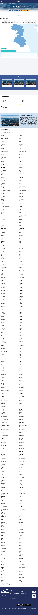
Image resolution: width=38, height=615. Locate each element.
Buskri (2, 199)
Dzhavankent (21, 228)
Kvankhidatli (3, 374)
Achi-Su (20, 134)
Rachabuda (21, 465)
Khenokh (2, 315)
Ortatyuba (21, 451)
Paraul (20, 455)
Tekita (20, 520)
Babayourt (21, 176)
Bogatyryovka (21, 187)
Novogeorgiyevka (4, 422)
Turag (20, 542)
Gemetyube (3, 248)
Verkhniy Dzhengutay (5, 562)
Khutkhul (3, 329)
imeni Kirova (21, 583)
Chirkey (2, 209)
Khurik (2, 326)
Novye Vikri (21, 438)
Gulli (20, 258)
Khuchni (20, 322)
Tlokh (20, 526)
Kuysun (20, 371)
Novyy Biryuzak (21, 441)
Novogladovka (21, 422)
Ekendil (2, 235)
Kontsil (2, 345)
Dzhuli (20, 232)
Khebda (20, 312)
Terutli (20, 523)
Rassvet (20, 467)
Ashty (20, 170)
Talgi (2, 515)
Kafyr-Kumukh (21, 277)
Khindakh (3, 316)
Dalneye (20, 216)
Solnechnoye (3, 502)
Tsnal (2, 535)
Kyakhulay (21, 374)
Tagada (2, 512)
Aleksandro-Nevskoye (23, 151)
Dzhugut (20, 231)
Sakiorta (2, 481)
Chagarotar (21, 200)
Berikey (2, 186)
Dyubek (2, 226)
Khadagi (20, 303)
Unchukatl (3, 551)
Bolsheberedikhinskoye (5, 190)
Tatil (2, 519)
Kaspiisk (2, 297)
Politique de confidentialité (32, 608)
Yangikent (3, 567)
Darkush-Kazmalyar (4, 218)
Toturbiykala (21, 529)
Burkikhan (21, 196)
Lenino (2, 378)
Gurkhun (20, 261)
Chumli (2, 210)
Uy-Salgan (3, 558)
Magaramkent (21, 384)
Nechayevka (21, 410)
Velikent (20, 561)
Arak (20, 160)
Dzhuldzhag (3, 232)
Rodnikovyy (3, 473)
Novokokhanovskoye (5, 425)
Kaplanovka (21, 284)
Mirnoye (20, 397)
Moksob (20, 402)
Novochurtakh (21, 419)
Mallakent (21, 389)
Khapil (2, 309)
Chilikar (20, 206)
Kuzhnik (2, 373)
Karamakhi (3, 290)
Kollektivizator (3, 342)
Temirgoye (3, 522)
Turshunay (3, 544)
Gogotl (2, 255)
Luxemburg (3, 381)
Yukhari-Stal (3, 573)
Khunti (2, 325)
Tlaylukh (20, 525)
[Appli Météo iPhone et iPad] (20, 605)
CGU (8, 608)
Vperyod (2, 564)
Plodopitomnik (3, 461)
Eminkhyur (21, 235)
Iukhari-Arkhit (21, 270)
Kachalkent (21, 276)
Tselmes (20, 531)
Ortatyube (3, 452)
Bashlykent (3, 180)
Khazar (2, 312)
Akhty (2, 147)
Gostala (2, 257)
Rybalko (2, 477)
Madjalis (2, 384)
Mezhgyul (20, 394)
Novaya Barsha (4, 416)
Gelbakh (2, 245)
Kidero (20, 331)
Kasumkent (21, 297)
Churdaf (20, 210)
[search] (36, 1)
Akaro (2, 142)
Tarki (20, 516)
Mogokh (2, 402)
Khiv (2, 318)
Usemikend (21, 554)
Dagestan (14, 3)
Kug (2, 355)
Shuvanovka (3, 497)
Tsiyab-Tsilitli (21, 532)
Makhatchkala (21, 387)
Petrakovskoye (21, 460)
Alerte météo (12, 595)
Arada (2, 160)
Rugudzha (21, 474)
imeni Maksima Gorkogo (23, 584)
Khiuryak (20, 316)
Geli (19, 245)
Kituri (2, 335)
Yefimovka (21, 570)
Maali (20, 383)
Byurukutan (3, 200)
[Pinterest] (33, 597)
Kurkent (20, 365)
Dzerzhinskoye (3, 228)
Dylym (20, 225)
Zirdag (2, 580)
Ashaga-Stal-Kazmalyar (5, 168)
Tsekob (2, 531)
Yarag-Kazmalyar (22, 567)
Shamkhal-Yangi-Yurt (23, 493)
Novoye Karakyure (4, 435)
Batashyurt (21, 180)
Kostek (20, 347)
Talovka (20, 515)
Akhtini (20, 145)
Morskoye (21, 403)
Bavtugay (3, 183)
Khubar (2, 322)
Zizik (20, 580)
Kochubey (3, 339)
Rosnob (20, 473)
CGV (10, 608)
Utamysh (3, 557)
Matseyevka (21, 393)
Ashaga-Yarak (3, 170)
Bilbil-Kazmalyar (22, 186)
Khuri (20, 325)
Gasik (20, 242)
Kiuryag (20, 335)
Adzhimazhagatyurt (4, 138)
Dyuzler (20, 226)
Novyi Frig (21, 439)
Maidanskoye (3, 386)
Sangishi (20, 484)
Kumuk (20, 360)
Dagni (2, 215)
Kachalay (2, 276)
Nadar (20, 407)
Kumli (2, 360)
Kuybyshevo (3, 371)
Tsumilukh (21, 536)
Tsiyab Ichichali (4, 533)
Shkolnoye (21, 494)
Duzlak (2, 225)
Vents (6, 48)
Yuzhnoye (20, 574)
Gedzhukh (3, 244)
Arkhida (20, 164)
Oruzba (20, 452)
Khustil (20, 328)
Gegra (20, 244)
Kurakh (20, 364)
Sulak (20, 507)
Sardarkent (21, 486)
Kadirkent (3, 277)
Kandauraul (21, 283)
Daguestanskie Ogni (22, 215)
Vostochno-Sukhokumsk (23, 562)
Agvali (20, 141)
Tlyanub (20, 528)
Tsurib (2, 538)
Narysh (2, 410)
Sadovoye (20, 478)
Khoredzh (3, 319)
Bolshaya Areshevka (22, 189)
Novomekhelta (21, 428)
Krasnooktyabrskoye (22, 349)
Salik (20, 481)
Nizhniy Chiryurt (4, 413)
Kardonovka (21, 294)
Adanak (20, 135)
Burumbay (21, 197)
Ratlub (2, 468)
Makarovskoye (21, 386)
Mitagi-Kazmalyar (4, 400)
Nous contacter (13, 600)
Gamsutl (2, 239)
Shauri (2, 494)
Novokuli (2, 426)
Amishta (20, 155)
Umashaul (3, 549)
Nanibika (2, 409)
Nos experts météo (13, 591)
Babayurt (3, 177)
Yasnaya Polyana (4, 570)
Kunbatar (20, 361)
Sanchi (2, 484)
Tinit (2, 525)
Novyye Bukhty (21, 444)
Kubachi (20, 352)
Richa (20, 471)
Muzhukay (3, 407)
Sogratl (20, 500)
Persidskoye (3, 457)
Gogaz (20, 254)
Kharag (20, 309)
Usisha (2, 555)
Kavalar (2, 299)
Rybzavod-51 (21, 477)
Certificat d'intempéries (14, 593)
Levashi (20, 378)
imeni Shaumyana (4, 586)
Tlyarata (2, 529)
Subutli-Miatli (3, 507)
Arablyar (20, 158)
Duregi (20, 223)
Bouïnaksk (21, 193)
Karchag (2, 294)
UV (9, 48)
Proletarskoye (21, 464)
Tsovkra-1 (21, 535)
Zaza (2, 577)
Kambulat (3, 283)
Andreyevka (3, 157)
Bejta (2, 184)
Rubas (2, 474)
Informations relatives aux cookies (22, 608)
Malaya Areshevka (4, 389)
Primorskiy (21, 463)
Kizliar (20, 336)
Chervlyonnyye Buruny (5, 206)
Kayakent (3, 300)
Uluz (20, 548)
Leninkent (21, 377)
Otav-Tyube (21, 454)
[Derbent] (25, 42)
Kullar (2, 358)
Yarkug (2, 568)
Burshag (2, 197)
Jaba (19, 271)
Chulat (20, 209)
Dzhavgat (3, 229)
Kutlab (20, 370)
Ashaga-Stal (21, 167)
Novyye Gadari (3, 445)
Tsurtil (20, 538)
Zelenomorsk (21, 577)
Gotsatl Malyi (3, 258)
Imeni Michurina (4, 267)
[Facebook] (33, 592)
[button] (21, 36)
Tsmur (20, 533)
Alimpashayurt (21, 152)
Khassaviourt (3, 310)
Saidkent (20, 480)
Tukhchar (3, 541)
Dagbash (20, 212)
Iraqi (20, 268)
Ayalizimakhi (3, 174)
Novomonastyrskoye (5, 429)
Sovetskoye (21, 502)
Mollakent (3, 403)
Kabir (2, 274)
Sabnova (2, 478)
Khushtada (3, 328)
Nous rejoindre (13, 598)
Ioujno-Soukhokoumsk (5, 268)
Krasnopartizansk (4, 351)
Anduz (20, 157)
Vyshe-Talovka (21, 564)
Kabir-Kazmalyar (22, 274)
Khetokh (20, 315)
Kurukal (2, 367)
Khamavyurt (21, 306)
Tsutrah (2, 539)
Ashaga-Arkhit (4, 167)
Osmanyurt (3, 454)
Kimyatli (20, 332)
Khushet (20, 326)
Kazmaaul (3, 302)
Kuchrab (2, 354)
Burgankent (3, 196)
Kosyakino (3, 348)
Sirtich (20, 499)
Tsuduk (2, 536)
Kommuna (21, 342)
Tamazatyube (3, 516)
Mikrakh (2, 397)
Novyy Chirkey (21, 442)
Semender (21, 487)
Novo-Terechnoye (4, 419)
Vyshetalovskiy (4, 565)
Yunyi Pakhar (21, 573)
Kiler (2, 332)
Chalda (20, 202)
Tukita (20, 541)
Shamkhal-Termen (4, 493)
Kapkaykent (3, 284)
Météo (1, 3)
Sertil (2, 490)
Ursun (20, 552)
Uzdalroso (21, 558)
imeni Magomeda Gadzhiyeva (6, 584)
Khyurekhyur (3, 331)
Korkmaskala (21, 345)
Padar (2, 455)
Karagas (2, 289)
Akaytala (20, 142)
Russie (3, 3)
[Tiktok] (35, 597)
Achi (2, 134)
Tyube (20, 545)
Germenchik (3, 251)
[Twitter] (35, 592)
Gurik (2, 261)
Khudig (2, 323)
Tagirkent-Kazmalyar (5, 513)
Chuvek (2, 212)
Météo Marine (24, 591)
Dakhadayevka (3, 216)
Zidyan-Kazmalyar (4, 578)
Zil (19, 578)
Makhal (2, 387)
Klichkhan (3, 338)
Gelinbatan (3, 247)
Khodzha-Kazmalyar (22, 318)
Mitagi (20, 399)
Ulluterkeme (3, 548)
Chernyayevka (21, 205)
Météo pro (23, 593)
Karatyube (3, 293)
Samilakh (3, 483)
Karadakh (20, 287)
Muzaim (20, 406)
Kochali (20, 338)
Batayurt (2, 181)
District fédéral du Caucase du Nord (9, 3)
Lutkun (20, 380)
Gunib (20, 260)
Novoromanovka (4, 431)
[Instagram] (35, 595)
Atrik (20, 171)
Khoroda (20, 319)
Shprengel (3, 496)
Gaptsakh (3, 241)
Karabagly (3, 286)
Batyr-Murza (21, 181)
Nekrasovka (3, 412)
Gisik (20, 252)
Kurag (2, 364)
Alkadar (2, 154)
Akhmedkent (3, 145)
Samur (20, 483)
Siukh (2, 500)
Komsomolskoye (22, 344)
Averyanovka (21, 173)
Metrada (2, 394)
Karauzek (20, 293)
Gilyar (20, 251)
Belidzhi (20, 184)
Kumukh (2, 361)
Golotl (20, 255)
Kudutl (20, 354)
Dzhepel (20, 229)
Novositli (3, 432)
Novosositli (21, 432)
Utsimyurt (21, 557)
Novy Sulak (3, 438)
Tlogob (2, 526)
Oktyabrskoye (21, 448)
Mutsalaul (3, 406)
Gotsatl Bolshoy (22, 257)
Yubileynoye (21, 571)
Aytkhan (20, 174)
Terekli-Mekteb (4, 523)
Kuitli (20, 355)
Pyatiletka (3, 465)
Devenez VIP (26, 10)
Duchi (20, 222)
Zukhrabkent (21, 581)
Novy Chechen (3, 436)
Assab (2, 171)
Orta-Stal (20, 449)
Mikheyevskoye (21, 396)
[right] (36, 22)
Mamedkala (21, 390)
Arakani (2, 161)
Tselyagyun (3, 532)
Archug (2, 164)
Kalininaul (21, 280)
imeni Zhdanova (22, 586)
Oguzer (2, 448)
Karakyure (21, 289)
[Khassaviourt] (17, 35)
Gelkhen (20, 247)
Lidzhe (2, 380)
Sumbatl (2, 510)
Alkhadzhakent (21, 154)
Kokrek (2, 341)
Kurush (20, 367)
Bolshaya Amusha (4, 189)
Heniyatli (3, 264)
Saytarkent (3, 487)
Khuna (20, 323)
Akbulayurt (3, 144)
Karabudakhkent (22, 286)
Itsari (2, 270)
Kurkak (2, 365)
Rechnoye (21, 470)
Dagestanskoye (21, 213)
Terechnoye (21, 522)
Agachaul (3, 139)
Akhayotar (21, 144)
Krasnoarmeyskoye (4, 349)
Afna (20, 138)
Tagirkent (20, 512)
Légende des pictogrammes (15, 601)
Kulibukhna (3, 357)
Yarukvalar (21, 568)
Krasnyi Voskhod (4, 352)
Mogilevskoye (21, 400)
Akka (20, 147)
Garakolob (3, 242)
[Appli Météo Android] (27, 605)
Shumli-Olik (21, 496)
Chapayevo (21, 203)
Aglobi (2, 141)
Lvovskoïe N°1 (21, 381)
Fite (19, 238)
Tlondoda (3, 528)
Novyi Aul (3, 439)
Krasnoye (20, 351)
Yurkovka (3, 574)
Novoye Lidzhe (21, 435)
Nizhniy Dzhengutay (22, 413)
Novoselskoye (21, 431)
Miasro (2, 396)
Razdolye (3, 470)
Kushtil (20, 368)
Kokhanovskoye (22, 339)
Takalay (20, 513)
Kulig (20, 357)
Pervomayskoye (4, 458)
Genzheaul (21, 248)
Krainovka (20, 348)
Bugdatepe (21, 194)
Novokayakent (21, 423)
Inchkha (20, 267)
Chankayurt (3, 203)
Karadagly (3, 287)
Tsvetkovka (21, 539)
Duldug (2, 223)
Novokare (3, 423)
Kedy (20, 302)
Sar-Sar (2, 486)
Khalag (2, 305)
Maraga (2, 393)
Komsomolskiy (4, 344)
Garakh (20, 241)
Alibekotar (3, 152)
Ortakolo (2, 451)
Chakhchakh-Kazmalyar (5, 202)
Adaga (2, 135)
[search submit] (36, 132)
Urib (20, 551)
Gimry (2, 252)
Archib (20, 161)
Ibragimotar (21, 264)
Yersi (2, 571)
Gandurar (20, 239)
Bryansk (2, 194)
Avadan (2, 173)
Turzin (20, 544)
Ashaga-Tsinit (21, 168)
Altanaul (2, 155)
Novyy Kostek (3, 444)
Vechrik (2, 561)
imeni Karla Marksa (4, 583)
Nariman (20, 409)
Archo (2, 163)
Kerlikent (3, 303)
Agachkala (21, 139)
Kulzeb (20, 358)
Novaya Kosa (21, 416)
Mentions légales (4, 608)
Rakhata (2, 467)
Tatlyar (20, 519)
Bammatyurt (21, 177)
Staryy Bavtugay (4, 506)
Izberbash (3, 271)
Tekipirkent (3, 520)
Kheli (20, 313)
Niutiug (20, 412)
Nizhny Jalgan (21, 415)
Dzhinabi (2, 231)
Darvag (20, 218)
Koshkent (3, 347)
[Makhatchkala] (21, 36)
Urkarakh (3, 552)
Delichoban (3, 219)
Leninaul (2, 377)
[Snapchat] (33, 595)
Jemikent (20, 273)
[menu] (1, 1)
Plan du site (14, 608)
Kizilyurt (2, 336)
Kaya (20, 299)
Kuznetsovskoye (22, 373)
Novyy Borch (3, 442)
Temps (2, 48)
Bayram (20, 183)
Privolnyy (3, 464)
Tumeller (3, 542)
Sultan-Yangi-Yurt (4, 509)
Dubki (2, 222)
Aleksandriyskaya (4, 151)
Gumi (2, 260)
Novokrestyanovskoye (23, 425)
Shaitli (20, 490)
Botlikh (2, 193)
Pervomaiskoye (21, 457)
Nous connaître (13, 596)
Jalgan (2, 273)
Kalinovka (20, 281)
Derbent (20, 219)
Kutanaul (2, 370)
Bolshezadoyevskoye (22, 190)
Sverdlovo (21, 510)
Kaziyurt (20, 300)
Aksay (20, 148)
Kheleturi (3, 313)
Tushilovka (3, 545)
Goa (2, 254)
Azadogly (3, 176)
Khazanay (20, 310)
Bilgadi (2, 187)
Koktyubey (21, 341)
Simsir (20, 497)
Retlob (2, 471)
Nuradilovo (21, 445)
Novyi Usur (3, 441)
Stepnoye (20, 506)
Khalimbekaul (21, 305)
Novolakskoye (21, 426)
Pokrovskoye (21, 461)
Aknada (2, 148)
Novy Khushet (21, 436)
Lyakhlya (2, 383)
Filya (2, 238)
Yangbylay (21, 565)
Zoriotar (2, 581)
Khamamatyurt (4, 306)
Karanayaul (21, 290)
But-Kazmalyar (21, 199)
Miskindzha (3, 399)
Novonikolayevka (22, 429)
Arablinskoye (3, 158)
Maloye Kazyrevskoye (5, 390)
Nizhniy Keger (3, 415)
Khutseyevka (21, 329)
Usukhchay (21, 555)
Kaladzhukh (3, 280)
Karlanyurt (3, 296)
